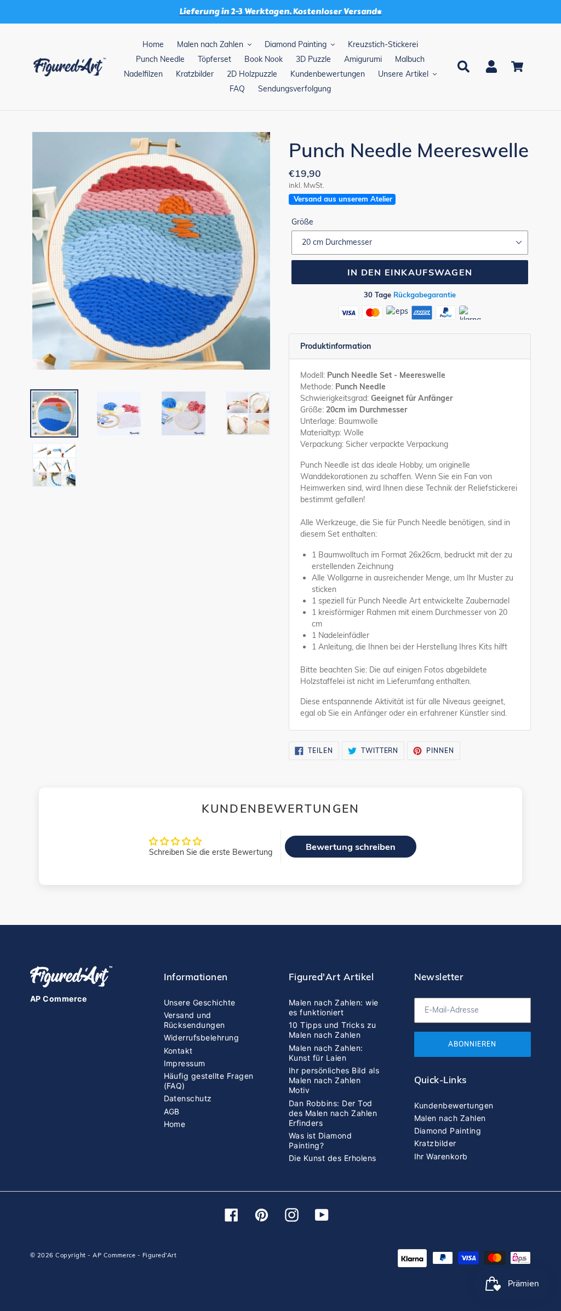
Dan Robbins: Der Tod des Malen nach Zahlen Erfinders (333, 1113)
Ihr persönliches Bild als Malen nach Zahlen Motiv (334, 1080)
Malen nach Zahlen (450, 1118)
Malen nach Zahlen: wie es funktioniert (334, 1007)
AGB (172, 1111)
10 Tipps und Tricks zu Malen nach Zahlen (332, 1029)
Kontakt (178, 1050)
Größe (302, 222)
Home (175, 1124)
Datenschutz (188, 1098)
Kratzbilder (435, 1143)
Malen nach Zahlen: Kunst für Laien (326, 1052)
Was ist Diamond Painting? (320, 1140)
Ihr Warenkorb (441, 1156)
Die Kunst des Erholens (332, 1158)
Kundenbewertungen (454, 1105)
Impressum (184, 1063)
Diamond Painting (448, 1130)
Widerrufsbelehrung (201, 1037)
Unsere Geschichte (200, 1002)
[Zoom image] (151, 252)
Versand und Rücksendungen (194, 1020)
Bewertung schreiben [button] (351, 846)
